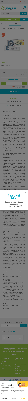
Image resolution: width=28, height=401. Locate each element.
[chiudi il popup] (25, 192)
